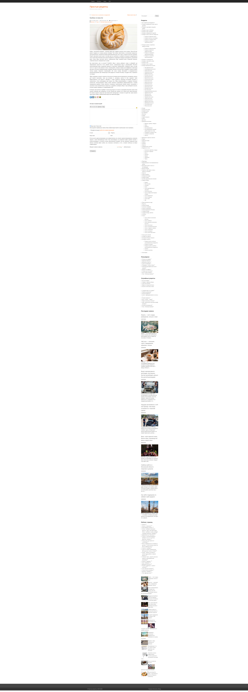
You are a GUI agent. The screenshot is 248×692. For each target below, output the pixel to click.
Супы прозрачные (149, 195)
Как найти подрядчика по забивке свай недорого (153, 616)
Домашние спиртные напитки (148, 137)
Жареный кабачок (146, 260)
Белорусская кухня (149, 74)
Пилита (143, 524)
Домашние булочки (146, 564)
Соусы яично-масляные (150, 232)
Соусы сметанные (149, 229)
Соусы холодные (148, 231)
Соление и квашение (149, 133)
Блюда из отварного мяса (150, 39)
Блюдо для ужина (146, 109)
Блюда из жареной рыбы (150, 48)
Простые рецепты (99, 7)
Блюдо (143, 108)
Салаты (146, 248)
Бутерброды (145, 112)
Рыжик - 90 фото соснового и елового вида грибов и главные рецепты (149, 554)
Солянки (146, 185)
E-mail (91, 132)
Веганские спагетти (146, 262)
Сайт (111, 135)
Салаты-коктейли (148, 250)
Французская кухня (149, 101)
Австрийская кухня (149, 67)
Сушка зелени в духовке (147, 570)
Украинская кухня (149, 99)
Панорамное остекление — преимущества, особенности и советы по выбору (149, 635)
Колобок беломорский (147, 305)
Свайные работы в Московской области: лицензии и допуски (147, 466)
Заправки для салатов (147, 146)
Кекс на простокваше (147, 272)
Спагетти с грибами (146, 548)
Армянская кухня (148, 73)
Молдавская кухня (149, 88)
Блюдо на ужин (145, 111)
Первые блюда (145, 180)
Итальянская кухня (149, 79)
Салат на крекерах (146, 263)
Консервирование (148, 127)
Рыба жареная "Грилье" (147, 527)
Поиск (157, 15)
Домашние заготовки (146, 121)
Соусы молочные (148, 225)
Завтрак (144, 143)
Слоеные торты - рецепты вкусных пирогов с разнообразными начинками (150, 558)
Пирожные (147, 157)
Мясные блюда (145, 168)
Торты (97, 21)
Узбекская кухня (148, 98)
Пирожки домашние (146, 292)
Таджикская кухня (149, 92)
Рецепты (144, 203)
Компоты (147, 126)
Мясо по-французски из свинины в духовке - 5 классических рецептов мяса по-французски (150, 545)
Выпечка (92, 21)
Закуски (144, 145)
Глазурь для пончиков (147, 271)
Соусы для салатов (146, 234)
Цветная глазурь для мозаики (147, 669)
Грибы (143, 118)
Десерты (144, 119)
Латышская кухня (149, 85)
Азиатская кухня (148, 70)
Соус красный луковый (147, 568)
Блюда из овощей (149, 244)
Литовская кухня (148, 86)
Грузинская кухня (148, 76)
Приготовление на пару (147, 202)
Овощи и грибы (145, 177)
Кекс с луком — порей (147, 299)
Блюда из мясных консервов (151, 38)
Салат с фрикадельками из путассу (150, 294)
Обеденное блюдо (146, 175)
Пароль (113, 132)
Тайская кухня (148, 94)
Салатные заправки (146, 206)
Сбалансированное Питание (148, 209)
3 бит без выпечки (146, 283)
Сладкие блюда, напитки (147, 212)
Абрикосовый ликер (131, 14)
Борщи (146, 182)
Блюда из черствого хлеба (148, 61)
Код (103, 106)
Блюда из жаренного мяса (150, 36)
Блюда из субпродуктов (147, 59)
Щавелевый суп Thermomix (148, 534)
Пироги (146, 155)
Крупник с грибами (146, 571)
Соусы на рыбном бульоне (151, 226)
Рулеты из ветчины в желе (148, 286)
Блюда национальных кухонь (148, 65)
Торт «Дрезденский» (146, 573)
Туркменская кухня (149, 97)
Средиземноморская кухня (151, 91)
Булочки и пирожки (149, 151)
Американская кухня (149, 72)
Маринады (144, 161)
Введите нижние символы (96, 147)
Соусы (143, 215)
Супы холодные (148, 197)
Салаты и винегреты (146, 208)
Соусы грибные (148, 220)
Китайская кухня (148, 83)
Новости (144, 172)
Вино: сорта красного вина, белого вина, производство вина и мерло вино (149, 438)
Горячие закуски (145, 117)
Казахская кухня (148, 80)
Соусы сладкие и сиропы (150, 228)
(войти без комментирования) (107, 130)
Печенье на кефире (146, 259)
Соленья (144, 214)
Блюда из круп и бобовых (148, 30)
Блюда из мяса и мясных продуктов (150, 34)
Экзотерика (144, 252)
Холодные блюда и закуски (148, 237)
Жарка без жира (145, 140)
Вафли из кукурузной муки (148, 285)
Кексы (146, 153)
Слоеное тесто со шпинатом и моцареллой (100, 14)
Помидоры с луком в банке (148, 265)
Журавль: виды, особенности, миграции (151, 642)
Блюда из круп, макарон (147, 31)
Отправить (92, 151)
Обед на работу (145, 174)
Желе (146, 125)
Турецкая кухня (148, 95)
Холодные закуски (146, 239)
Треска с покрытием (146, 526)
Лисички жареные (146, 293)
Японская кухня (148, 105)
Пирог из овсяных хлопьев (148, 300)
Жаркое (144, 142)
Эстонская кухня (148, 104)
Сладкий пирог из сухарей (148, 290)
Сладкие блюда (145, 211)
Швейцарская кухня (149, 102)
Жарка (143, 139)
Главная (150, 689)
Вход (159, 689)
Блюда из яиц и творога (147, 64)
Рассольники (147, 183)
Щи (145, 200)
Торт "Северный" (146, 562)
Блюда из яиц (145, 62)
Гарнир (143, 115)
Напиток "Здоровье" (146, 561)
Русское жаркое (145, 280)
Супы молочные (148, 191)
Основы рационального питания (149, 178)
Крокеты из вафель (146, 269)
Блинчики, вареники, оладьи (151, 150)
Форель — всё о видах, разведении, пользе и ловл (153, 579)
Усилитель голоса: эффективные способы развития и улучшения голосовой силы (149, 655)
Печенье (146, 154)
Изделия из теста (146, 147)
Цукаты (146, 135)
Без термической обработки (148, 22)
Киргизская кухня (148, 82)
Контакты (155, 689)
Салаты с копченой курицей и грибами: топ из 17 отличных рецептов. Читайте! (148, 538)
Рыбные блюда (145, 205)
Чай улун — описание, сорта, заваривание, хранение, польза (148, 343)
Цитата (99, 106)
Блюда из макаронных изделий (149, 33)
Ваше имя (93, 126)
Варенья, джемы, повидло (150, 123)
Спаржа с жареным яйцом (148, 282)
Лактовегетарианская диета (106, 21)
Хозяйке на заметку (146, 236)
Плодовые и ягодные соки (150, 132)
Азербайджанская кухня (150, 69)
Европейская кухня (149, 77)
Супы (146, 186)
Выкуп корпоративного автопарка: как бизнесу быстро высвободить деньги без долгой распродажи (149, 590)
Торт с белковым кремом (147, 273)
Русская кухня (148, 89)
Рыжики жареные (146, 297)
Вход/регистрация (102, 130)
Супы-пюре (147, 198)
